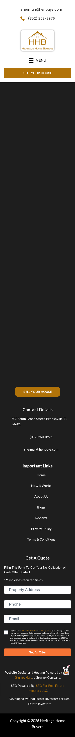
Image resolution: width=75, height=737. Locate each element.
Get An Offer (37, 652)
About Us (41, 496)
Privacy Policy (41, 529)
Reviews (41, 518)
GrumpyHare (23, 677)
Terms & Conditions (41, 539)
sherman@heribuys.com (41, 9)
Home (41, 475)
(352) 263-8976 (41, 18)
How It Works (41, 485)
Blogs (41, 507)
